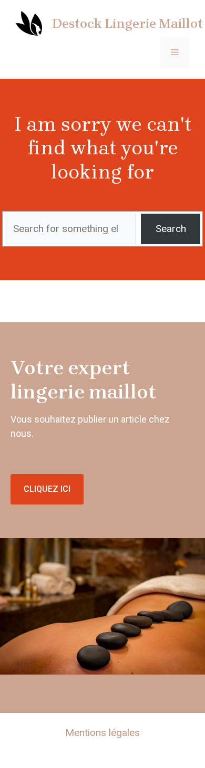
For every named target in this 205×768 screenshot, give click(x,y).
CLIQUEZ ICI (47, 489)
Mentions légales (102, 733)
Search (171, 229)
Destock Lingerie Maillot (127, 23)
